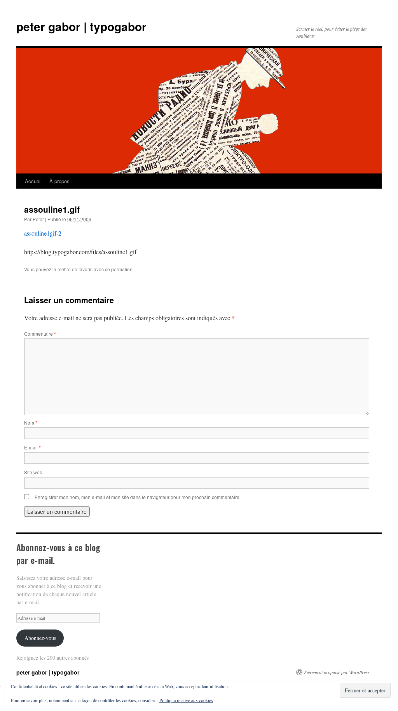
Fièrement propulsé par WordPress (337, 672)
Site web (33, 472)
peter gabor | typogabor (81, 26)
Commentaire (40, 333)
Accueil (33, 181)
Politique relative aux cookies (186, 700)
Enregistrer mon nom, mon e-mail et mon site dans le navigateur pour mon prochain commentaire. (138, 497)
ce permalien (119, 269)
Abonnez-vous (40, 638)
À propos (59, 181)
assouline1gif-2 (42, 233)
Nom (30, 422)
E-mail (32, 447)
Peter (38, 219)
